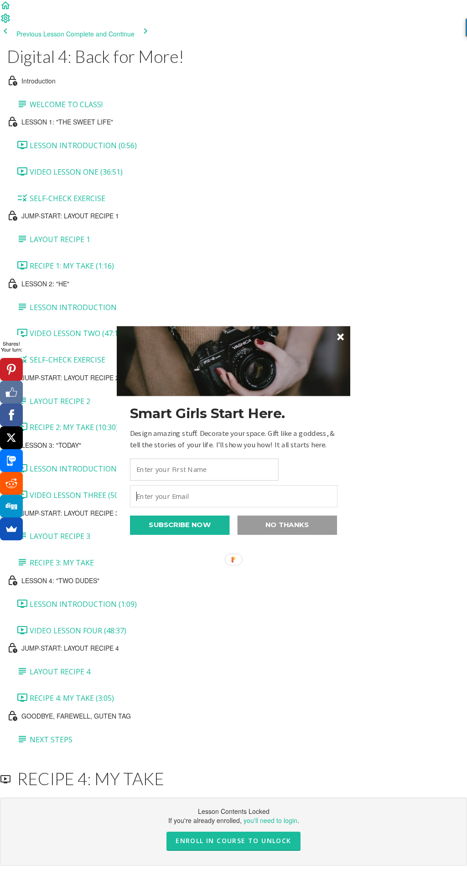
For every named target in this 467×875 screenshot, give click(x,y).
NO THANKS (287, 525)
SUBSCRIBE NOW (180, 525)
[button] (233, 413)
